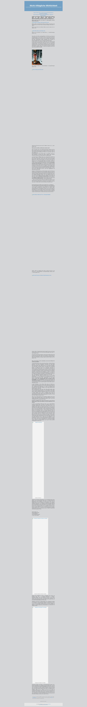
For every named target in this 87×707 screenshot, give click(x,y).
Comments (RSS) (46, 704)
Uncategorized (34, 697)
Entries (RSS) (40, 704)
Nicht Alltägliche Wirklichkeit (43, 6)
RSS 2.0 (52, 697)
